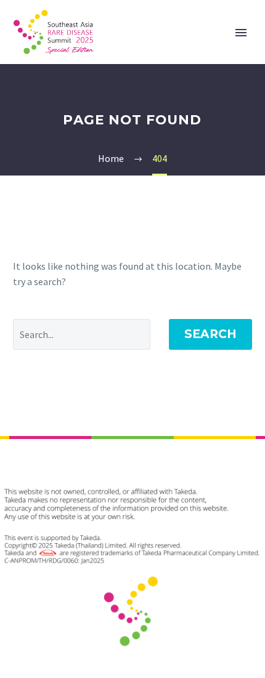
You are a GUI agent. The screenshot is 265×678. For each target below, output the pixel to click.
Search (210, 334)
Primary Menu (241, 32)
